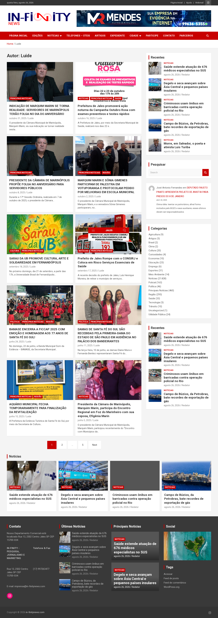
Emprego (153, 266)
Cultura (14, 251)
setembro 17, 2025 (87, 270)
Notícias (53, 35)
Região (106, 173)
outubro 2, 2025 (86, 196)
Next (94, 444)
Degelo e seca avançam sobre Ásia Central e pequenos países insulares (186, 86)
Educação (154, 262)
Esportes (153, 270)
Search (205, 172)
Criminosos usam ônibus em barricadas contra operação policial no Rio (184, 107)
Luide (31, 118)
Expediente (117, 35)
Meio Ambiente (156, 274)
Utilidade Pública (157, 314)
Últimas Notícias (73, 526)
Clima (151, 246)
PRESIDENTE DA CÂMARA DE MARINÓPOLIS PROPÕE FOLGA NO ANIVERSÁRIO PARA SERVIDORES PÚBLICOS (39, 184)
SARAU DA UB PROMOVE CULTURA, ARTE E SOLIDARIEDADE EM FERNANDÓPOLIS (39, 260)
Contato (169, 35)
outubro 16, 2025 (86, 118)
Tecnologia (154, 302)
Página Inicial (177, 2)
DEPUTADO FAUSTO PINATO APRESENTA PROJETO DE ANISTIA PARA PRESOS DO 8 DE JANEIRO (182, 192)
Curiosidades (155, 254)
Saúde (118, 98)
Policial (152, 282)
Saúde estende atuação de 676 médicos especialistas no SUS (185, 68)
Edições (37, 35)
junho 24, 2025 (16, 341)
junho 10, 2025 (16, 416)
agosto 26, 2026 (172, 74)
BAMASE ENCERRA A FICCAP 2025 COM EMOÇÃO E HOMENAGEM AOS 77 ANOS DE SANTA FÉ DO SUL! (38, 333)
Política (14, 322)
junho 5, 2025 (84, 420)
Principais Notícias (20, 98)
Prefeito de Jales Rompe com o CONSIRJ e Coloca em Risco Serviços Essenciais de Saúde (108, 262)
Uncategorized (156, 310)
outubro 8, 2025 (17, 192)
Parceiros (186, 35)
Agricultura (154, 234)
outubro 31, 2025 (17, 118)
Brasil (151, 242)
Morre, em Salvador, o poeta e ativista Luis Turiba (184, 145)
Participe (152, 35)
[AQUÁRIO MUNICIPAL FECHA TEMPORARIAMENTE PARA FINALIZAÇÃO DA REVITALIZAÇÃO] (40, 380)
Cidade (134, 35)
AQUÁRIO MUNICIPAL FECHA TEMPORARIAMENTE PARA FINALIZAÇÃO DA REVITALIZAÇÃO (37, 408)
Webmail (199, 2)
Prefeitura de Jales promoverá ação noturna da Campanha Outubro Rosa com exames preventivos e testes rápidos (106, 110)
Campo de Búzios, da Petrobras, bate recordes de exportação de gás (186, 127)
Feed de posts (171, 578)
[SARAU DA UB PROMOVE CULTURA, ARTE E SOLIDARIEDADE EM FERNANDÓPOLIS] (40, 234)
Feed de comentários (175, 582)
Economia (154, 258)
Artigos (100, 35)
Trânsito (153, 306)
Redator (186, 74)
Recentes (158, 57)
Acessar (168, 574)
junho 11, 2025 (85, 345)
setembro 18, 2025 (18, 266)
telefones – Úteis (78, 35)
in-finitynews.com (35, 612)
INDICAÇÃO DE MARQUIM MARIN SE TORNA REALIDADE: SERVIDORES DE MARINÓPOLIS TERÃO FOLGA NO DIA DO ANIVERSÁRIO (39, 110)
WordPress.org (171, 587)
